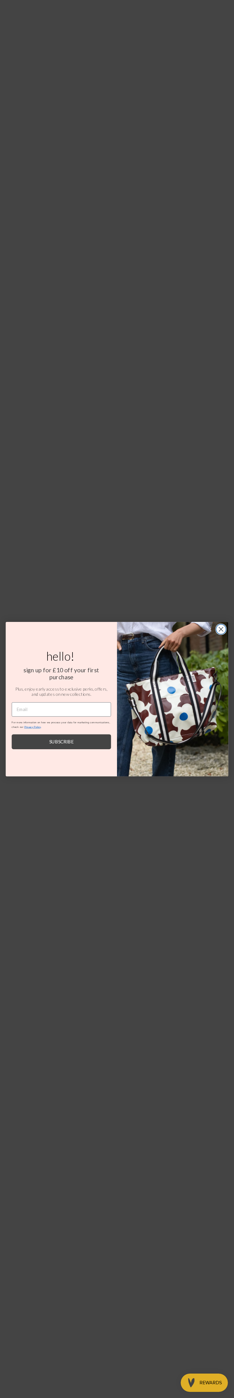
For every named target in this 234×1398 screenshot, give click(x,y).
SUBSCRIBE (61, 741)
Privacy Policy (32, 726)
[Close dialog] (221, 629)
